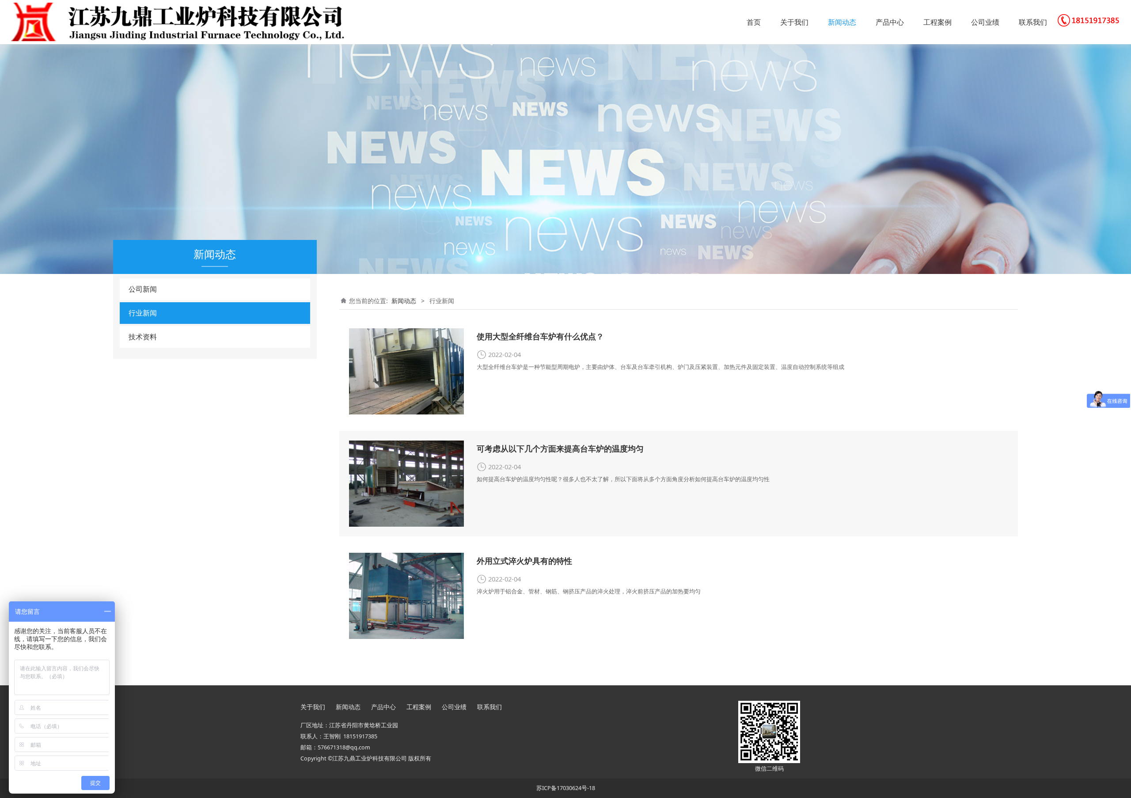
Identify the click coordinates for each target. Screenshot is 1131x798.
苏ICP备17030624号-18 (565, 788)
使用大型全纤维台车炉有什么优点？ (540, 336)
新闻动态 (842, 22)
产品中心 (890, 22)
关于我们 (794, 22)
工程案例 (937, 22)
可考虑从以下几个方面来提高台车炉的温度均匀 (560, 448)
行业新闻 (143, 313)
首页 (754, 22)
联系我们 (1033, 22)
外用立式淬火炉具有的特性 (524, 560)
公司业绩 (985, 22)
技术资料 (143, 337)
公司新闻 (143, 289)
